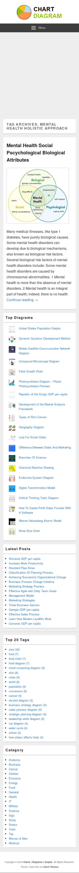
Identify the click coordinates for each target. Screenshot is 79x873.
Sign (11, 815)
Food (12, 787)
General (14, 792)
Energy (13, 783)
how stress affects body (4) (26, 737)
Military (13, 806)
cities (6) (14, 677)
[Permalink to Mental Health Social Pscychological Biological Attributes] (38, 225)
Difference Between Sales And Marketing (45, 447)
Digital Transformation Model (37, 488)
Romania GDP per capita (24, 559)
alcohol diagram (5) (21, 700)
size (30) (14, 649)
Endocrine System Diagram (36, 477)
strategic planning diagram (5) (27, 714)
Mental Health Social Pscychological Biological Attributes (36, 152)
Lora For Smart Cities (32, 437)
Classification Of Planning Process (31, 572)
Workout (14, 843)
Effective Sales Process (24, 614)
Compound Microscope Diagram (39, 361)
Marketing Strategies (22, 600)
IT (10, 801)
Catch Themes (51, 866)
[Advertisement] (39, 74)
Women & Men (18, 838)
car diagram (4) (18, 723)
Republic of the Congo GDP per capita (43, 394)
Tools (12, 829)
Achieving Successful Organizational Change (37, 577)
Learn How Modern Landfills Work (30, 619)
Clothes (13, 774)
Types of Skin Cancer (32, 417)
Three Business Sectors (24, 605)
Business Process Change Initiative (31, 582)
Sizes (12, 820)
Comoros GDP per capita (25, 623)
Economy (15, 778)
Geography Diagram (31, 427)
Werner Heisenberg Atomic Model (40, 521)
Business (15, 764)
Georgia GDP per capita (24, 609)
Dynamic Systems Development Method (44, 338)
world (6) (14, 682)
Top (11, 834)
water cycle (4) (18, 728)
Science (14, 811)
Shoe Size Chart (29, 531)
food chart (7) (17, 658)
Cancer (13, 769)
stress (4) (15, 732)
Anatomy (14, 760)
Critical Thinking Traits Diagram (39, 498)
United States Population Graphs (40, 328)
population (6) (17, 686)
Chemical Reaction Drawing (36, 467)
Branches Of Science (32, 457)
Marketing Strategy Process (26, 586)
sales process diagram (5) (25, 709)
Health (13, 797)
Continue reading (22, 299)
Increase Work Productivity (26, 563)
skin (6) (13, 673)
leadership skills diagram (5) (26, 719)
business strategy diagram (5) (28, 705)
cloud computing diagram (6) (27, 668)
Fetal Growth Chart (31, 371)
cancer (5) (15, 696)
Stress (13, 824)
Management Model (21, 595)
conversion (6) (18, 691)
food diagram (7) (19, 663)
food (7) (13, 654)
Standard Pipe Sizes (22, 568)
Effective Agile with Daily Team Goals (33, 591)
